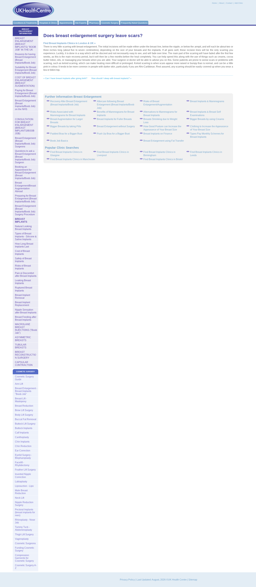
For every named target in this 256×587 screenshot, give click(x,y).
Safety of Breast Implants (23, 260)
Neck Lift (19, 498)
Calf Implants (22, 432)
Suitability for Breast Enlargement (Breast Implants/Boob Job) (26, 70)
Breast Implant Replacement (22, 303)
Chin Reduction (23, 446)
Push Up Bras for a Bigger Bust (113, 133)
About (221, 3)
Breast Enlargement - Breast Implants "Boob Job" (26, 391)
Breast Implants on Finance (157, 133)
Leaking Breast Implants (23, 281)
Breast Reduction (24, 406)
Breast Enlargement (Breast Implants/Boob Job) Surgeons (25, 142)
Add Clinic (239, 3)
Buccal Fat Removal (25, 419)
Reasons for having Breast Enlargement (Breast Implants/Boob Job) (25, 58)
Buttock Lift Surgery (25, 423)
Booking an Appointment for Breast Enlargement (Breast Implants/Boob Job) (25, 173)
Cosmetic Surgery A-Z (26, 566)
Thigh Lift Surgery (24, 534)
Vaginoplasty (22, 539)
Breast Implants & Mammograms (207, 101)
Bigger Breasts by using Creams (207, 119)
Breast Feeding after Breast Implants (25, 318)
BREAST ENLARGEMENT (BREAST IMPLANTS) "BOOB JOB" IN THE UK (25, 44)
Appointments (66, 23)
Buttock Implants (23, 428)
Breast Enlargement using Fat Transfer (163, 140)
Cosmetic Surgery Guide (24, 378)
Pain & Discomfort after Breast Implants (25, 274)
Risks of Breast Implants (23, 267)
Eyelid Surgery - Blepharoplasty (23, 456)
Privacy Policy (127, 579)
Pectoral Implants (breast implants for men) (25, 512)
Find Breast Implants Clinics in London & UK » (69, 43)
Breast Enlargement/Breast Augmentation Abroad (25, 187)
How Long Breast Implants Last (24, 245)
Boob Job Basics (59, 140)
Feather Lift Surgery (25, 469)
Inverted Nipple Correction (23, 475)
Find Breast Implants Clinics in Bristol (163, 159)
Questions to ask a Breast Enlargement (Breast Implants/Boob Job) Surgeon (25, 157)
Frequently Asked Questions (134, 23)
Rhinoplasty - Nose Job (25, 521)
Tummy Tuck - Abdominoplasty (23, 528)
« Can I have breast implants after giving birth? (65, 78)
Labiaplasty (21, 481)
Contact (229, 3)
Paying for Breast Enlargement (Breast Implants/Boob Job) (26, 93)
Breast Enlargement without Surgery (116, 126)
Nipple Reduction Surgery (24, 503)
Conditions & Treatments (25, 23)
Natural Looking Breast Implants (23, 227)
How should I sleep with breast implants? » (111, 78)
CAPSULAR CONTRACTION (24, 363)
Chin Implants (22, 441)
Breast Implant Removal (22, 296)
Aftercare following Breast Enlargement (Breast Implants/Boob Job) (115, 104)
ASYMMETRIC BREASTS (23, 338)
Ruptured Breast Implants (23, 289)
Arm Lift (19, 384)
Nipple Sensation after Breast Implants (25, 311)
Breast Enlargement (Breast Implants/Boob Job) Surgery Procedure (25, 210)
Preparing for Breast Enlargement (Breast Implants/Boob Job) (26, 198)
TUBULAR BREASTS (20, 346)
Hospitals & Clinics (48, 23)
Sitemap (192, 579)
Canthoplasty (22, 437)
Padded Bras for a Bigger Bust (66, 133)
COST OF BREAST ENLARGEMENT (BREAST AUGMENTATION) (25, 81)
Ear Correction (22, 450)
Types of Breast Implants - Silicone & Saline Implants (26, 236)
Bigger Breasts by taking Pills (65, 126)
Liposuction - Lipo (24, 486)
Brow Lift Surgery (24, 410)
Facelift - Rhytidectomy (22, 463)
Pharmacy (94, 23)
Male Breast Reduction (21, 492)
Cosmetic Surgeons (25, 543)
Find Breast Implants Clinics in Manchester (72, 159)
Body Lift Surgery (24, 415)
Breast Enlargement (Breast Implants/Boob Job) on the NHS (25, 104)
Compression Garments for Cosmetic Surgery (24, 558)
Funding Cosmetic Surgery (24, 549)
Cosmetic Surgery (109, 23)
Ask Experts (80, 23)
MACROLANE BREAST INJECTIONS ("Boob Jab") (26, 328)
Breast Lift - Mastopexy (21, 400)
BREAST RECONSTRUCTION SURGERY (25, 355)
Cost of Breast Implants (22, 252)
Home (214, 3)
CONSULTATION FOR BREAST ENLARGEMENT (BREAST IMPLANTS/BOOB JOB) (24, 126)
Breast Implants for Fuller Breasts (114, 119)
